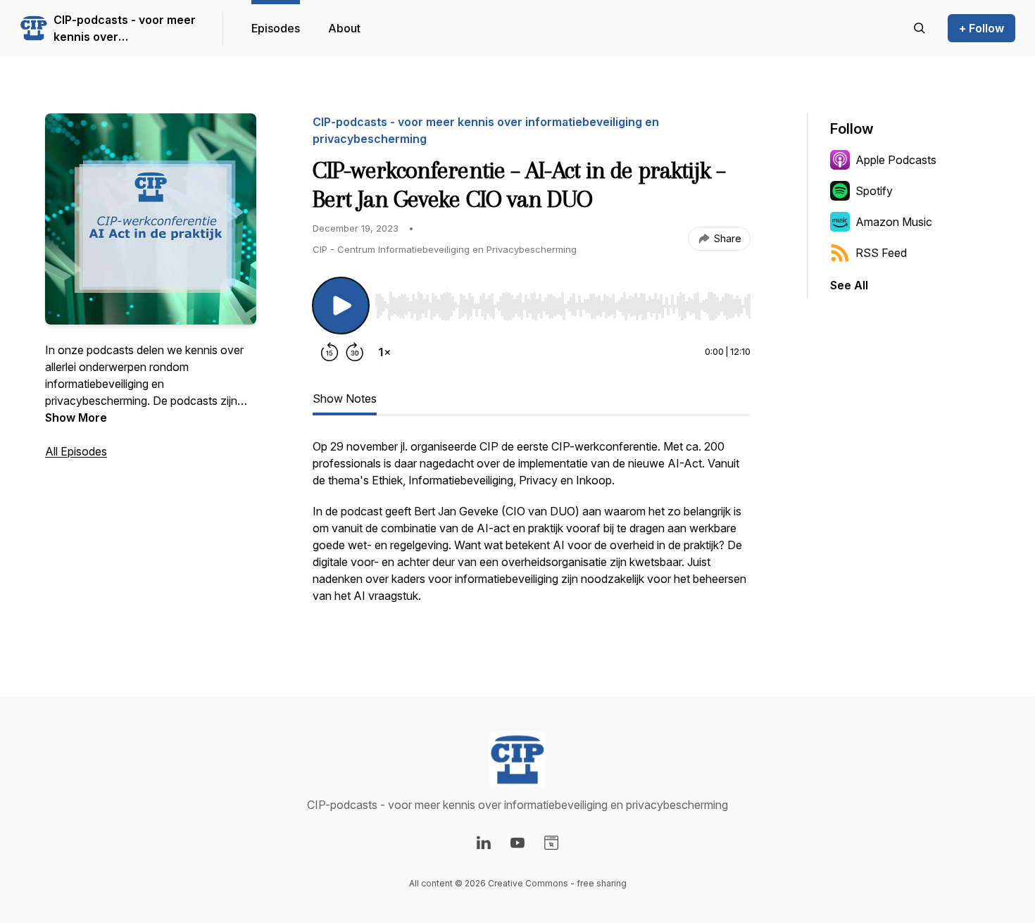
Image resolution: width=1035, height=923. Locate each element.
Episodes (275, 28)
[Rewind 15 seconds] (329, 352)
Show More (76, 417)
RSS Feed (881, 253)
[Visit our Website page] (551, 843)
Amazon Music (893, 222)
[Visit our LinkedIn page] (484, 843)
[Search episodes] (919, 28)
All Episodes (76, 451)
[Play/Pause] (341, 305)
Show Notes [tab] (345, 398)
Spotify (874, 191)
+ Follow (981, 28)
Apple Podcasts (895, 160)
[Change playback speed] (384, 352)
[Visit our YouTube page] (517, 843)
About (344, 28)
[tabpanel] (532, 528)
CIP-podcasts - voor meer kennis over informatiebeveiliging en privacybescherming (125, 29)
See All (849, 285)
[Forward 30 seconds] (355, 352)
